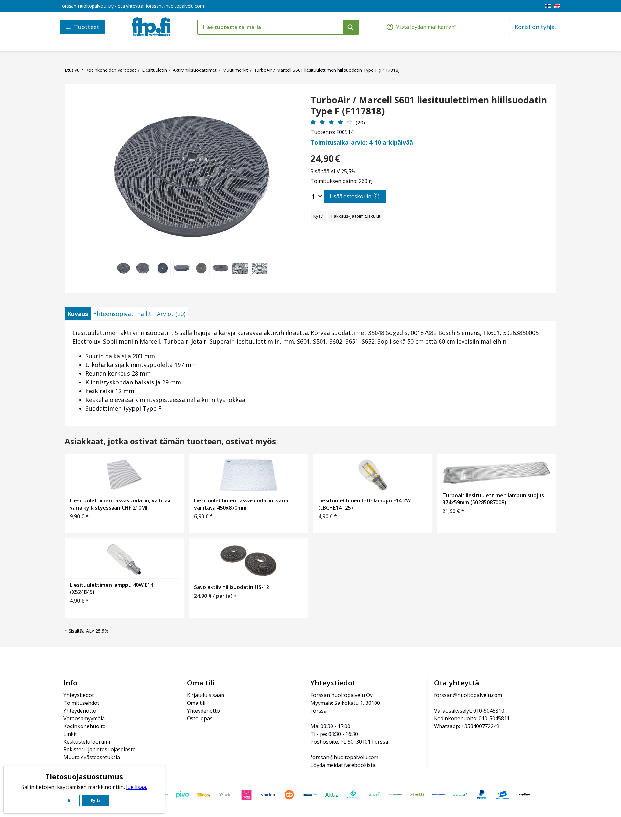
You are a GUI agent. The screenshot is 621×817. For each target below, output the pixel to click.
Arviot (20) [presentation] (171, 313)
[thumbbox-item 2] (143, 268)
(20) (360, 122)
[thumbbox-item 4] (181, 268)
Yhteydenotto (79, 710)
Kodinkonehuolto (84, 726)
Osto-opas (199, 718)
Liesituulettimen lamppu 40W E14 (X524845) (111, 588)
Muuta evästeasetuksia (91, 757)
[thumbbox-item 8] (259, 268)
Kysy (318, 216)
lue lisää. (136, 786)
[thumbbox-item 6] (220, 268)
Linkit (70, 733)
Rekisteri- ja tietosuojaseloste (99, 749)
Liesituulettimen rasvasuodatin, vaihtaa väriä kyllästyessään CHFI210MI (120, 504)
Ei (69, 800)
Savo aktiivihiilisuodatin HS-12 (231, 587)
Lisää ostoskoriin (350, 196)
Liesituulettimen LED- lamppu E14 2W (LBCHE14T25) (364, 504)
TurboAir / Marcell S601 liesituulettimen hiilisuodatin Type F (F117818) (428, 105)
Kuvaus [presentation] (77, 313)
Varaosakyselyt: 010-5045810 (469, 710)
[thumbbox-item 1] (123, 268)
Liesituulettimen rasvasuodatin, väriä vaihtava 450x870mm (241, 504)
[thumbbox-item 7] (240, 268)
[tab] (78, 313)
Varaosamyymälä (84, 718)
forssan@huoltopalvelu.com (175, 6)
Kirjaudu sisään (205, 695)
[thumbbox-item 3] (162, 268)
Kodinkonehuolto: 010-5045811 (472, 718)
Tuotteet (86, 27)
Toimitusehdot (81, 702)
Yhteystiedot (78, 695)
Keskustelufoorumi (86, 741)
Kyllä (96, 800)
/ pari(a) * (215, 595)
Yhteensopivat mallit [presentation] (122, 313)
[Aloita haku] (351, 27)
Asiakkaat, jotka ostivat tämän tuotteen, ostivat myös (170, 441)
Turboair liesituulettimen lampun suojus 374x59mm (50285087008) (493, 499)
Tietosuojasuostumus (84, 776)
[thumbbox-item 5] (201, 268)
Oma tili (196, 702)
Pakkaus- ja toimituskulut (355, 216)
